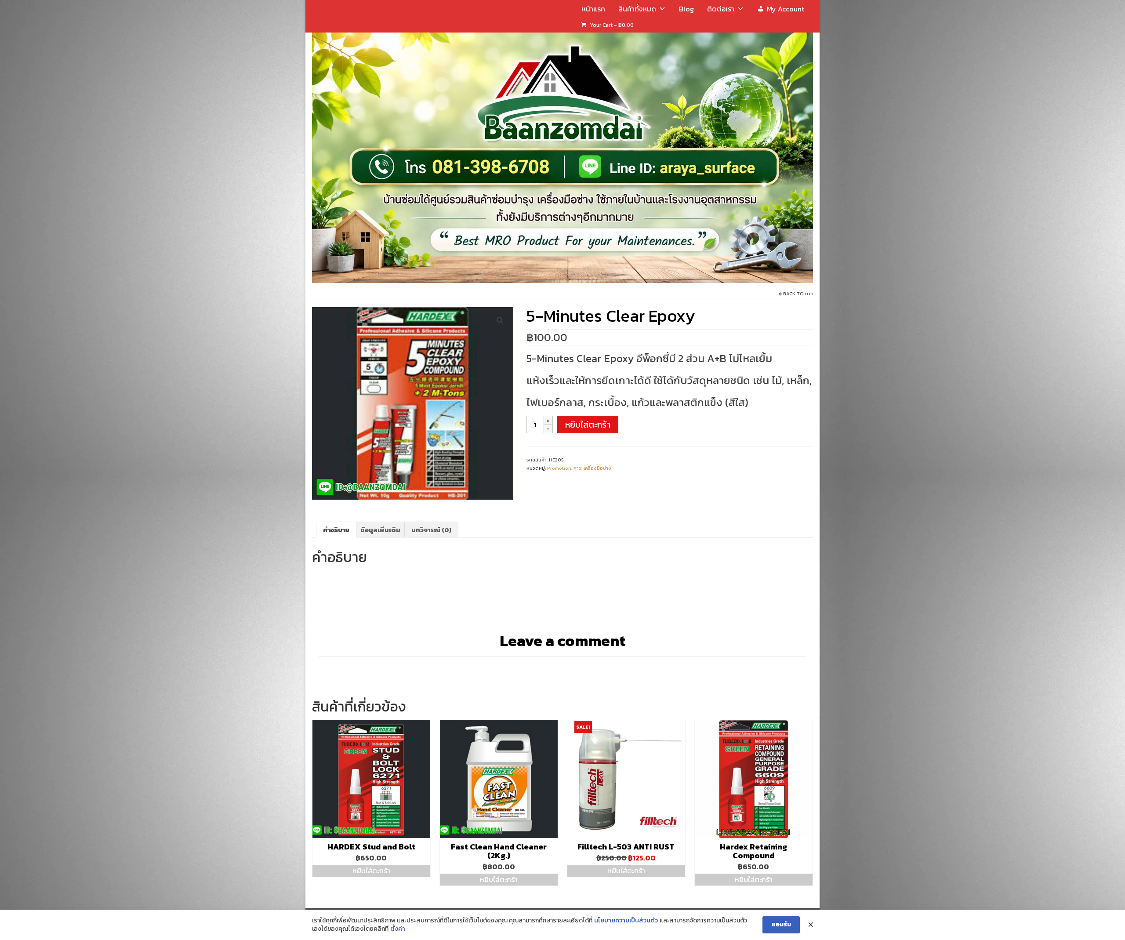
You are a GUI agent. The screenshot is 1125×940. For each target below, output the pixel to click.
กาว (809, 293)
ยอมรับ (781, 924)
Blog (686, 9)
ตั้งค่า (397, 929)
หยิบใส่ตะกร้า (587, 424)
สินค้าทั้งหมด (637, 9)
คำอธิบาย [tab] (336, 530)
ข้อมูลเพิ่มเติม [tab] (380, 530)
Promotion (559, 468)
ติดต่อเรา (720, 9)
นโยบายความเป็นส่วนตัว (626, 920)
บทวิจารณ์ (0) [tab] (431, 530)
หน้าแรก (593, 9)
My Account (785, 9)
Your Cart (611, 25)
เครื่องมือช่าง (597, 468)
